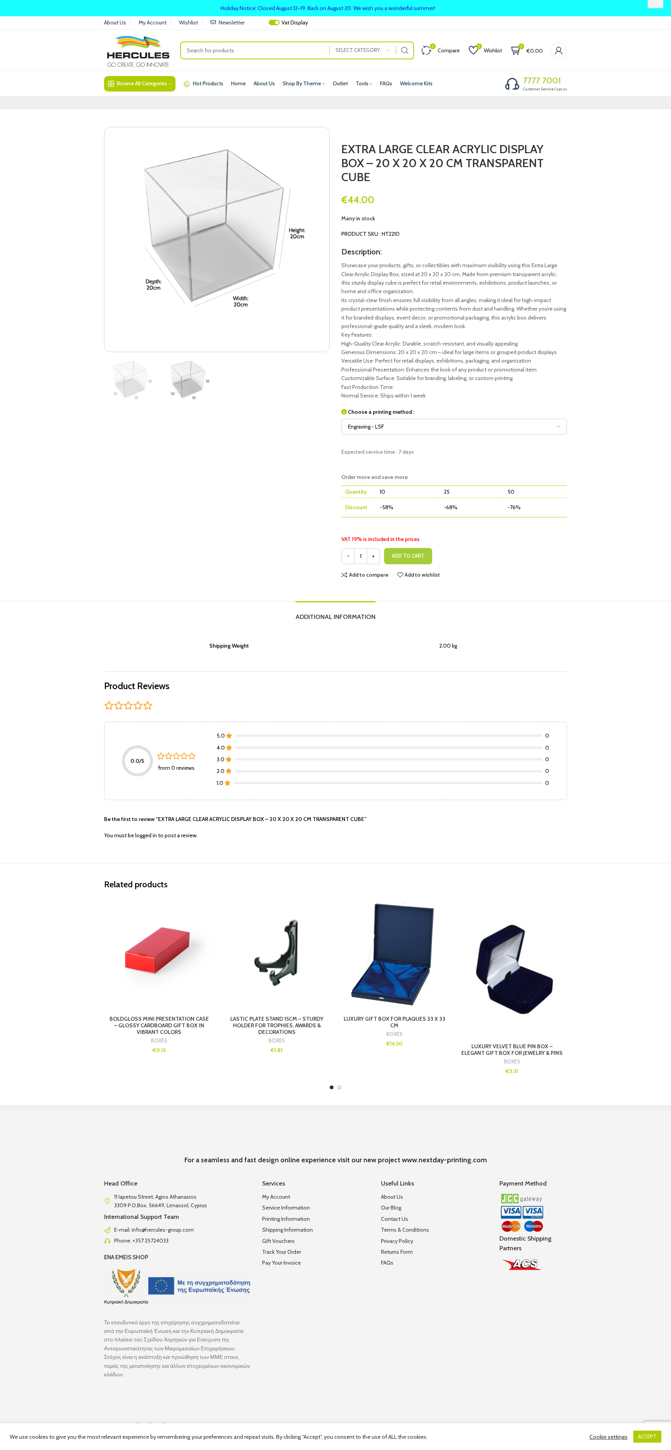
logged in (146, 835)
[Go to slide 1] (332, 1087)
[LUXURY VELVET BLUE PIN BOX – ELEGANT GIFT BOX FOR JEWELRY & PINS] (512, 967)
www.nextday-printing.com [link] (444, 1160)
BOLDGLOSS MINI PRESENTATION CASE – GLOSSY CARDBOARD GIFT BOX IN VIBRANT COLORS (159, 1025)
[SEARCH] (405, 50)
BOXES (159, 1041)
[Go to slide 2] (339, 1087)
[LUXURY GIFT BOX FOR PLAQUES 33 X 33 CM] (394, 953)
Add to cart (408, 556)
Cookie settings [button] (608, 1436)
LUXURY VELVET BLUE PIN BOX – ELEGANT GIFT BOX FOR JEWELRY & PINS (512, 1049)
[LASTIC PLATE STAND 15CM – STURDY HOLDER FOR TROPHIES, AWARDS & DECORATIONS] (277, 953)
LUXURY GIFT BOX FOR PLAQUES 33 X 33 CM (394, 1022)
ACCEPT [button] (647, 1436)
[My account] (559, 50)
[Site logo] (138, 49)
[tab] (335, 613)
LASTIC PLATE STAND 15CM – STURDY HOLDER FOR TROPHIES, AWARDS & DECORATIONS (276, 1025)
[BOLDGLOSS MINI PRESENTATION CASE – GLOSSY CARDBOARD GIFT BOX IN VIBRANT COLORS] (159, 953)
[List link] (177, 1229)
